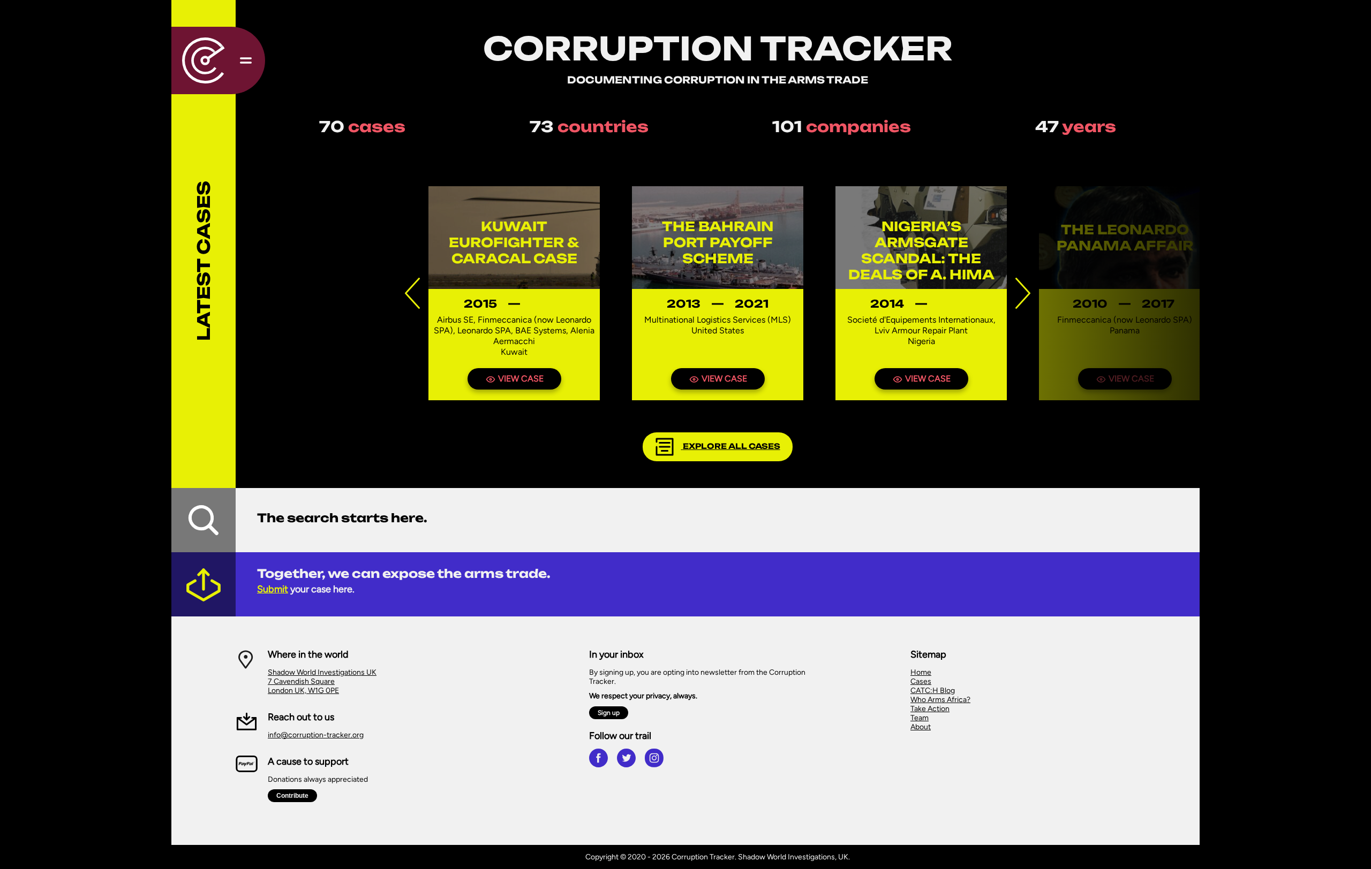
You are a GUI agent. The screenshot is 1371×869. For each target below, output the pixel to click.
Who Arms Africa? (940, 699)
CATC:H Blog (932, 690)
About (920, 726)
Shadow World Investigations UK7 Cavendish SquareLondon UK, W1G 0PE (322, 681)
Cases (920, 681)
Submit (272, 589)
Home (920, 672)
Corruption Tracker (718, 48)
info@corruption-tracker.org (316, 735)
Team (919, 717)
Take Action (930, 708)
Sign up (609, 712)
